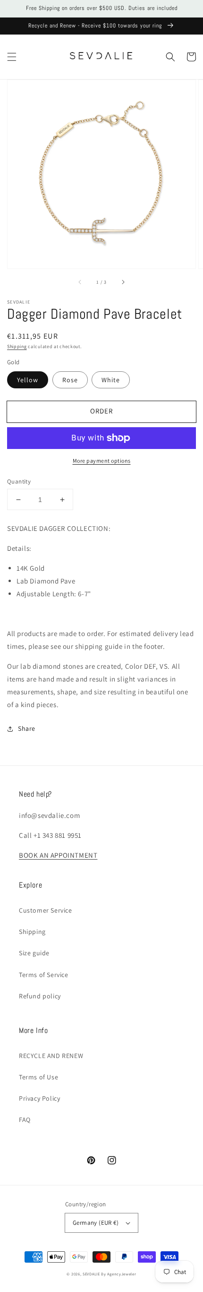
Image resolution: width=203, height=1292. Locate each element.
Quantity (19, 481)
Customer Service (45, 910)
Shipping (17, 346)
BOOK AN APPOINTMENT (58, 855)
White (111, 380)
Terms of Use (38, 1077)
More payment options (102, 460)
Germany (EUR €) (95, 1223)
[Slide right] (122, 281)
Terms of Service (43, 974)
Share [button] (26, 728)
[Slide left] (80, 281)
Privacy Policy (39, 1098)
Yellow (27, 380)
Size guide (34, 953)
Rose (70, 380)
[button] (11, 56)
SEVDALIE (91, 1273)
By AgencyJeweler (118, 1273)
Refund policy (40, 996)
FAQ (25, 1119)
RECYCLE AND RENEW (51, 1055)
